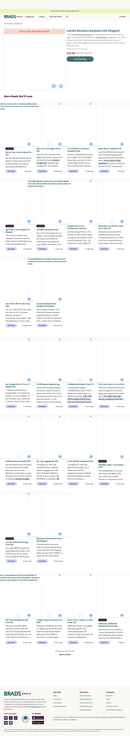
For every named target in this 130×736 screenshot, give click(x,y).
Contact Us (57, 699)
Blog (107, 699)
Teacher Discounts (86, 703)
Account (122, 17)
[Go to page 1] (48, 144)
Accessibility (57, 703)
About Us (109, 696)
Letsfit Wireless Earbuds (81, 34)
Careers (108, 703)
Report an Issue (65, 654)
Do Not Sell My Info (60, 706)
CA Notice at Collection (70, 720)
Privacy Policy (95, 717)
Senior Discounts (85, 710)
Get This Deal (80, 59)
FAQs (55, 696)
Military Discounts (86, 699)
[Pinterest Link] (6, 723)
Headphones (18, 24)
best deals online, (34, 707)
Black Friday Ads (85, 696)
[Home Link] (14, 16)
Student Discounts (86, 706)
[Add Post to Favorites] (91, 144)
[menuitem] (56, 16)
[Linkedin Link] (11, 723)
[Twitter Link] (11, 718)
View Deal (11, 171)
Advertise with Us (112, 706)
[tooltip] (54, 86)
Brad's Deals (8, 24)
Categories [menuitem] (29, 16)
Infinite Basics (102, 37)
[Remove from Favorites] (54, 86)
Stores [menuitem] (41, 16)
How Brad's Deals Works (114, 710)
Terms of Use (85, 717)
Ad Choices (105, 717)
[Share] (61, 86)
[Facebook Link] (6, 718)
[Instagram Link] (15, 718)
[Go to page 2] (50, 144)
